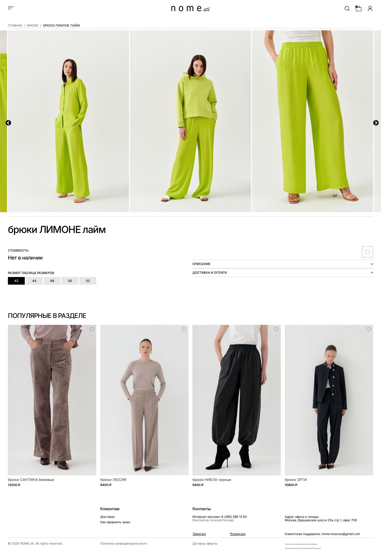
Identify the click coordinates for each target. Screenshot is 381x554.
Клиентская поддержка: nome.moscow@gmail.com (322, 534)
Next (374, 121)
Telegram (199, 534)
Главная (15, 25)
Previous (6, 121)
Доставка (107, 517)
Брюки (32, 25)
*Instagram (238, 534)
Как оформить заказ (115, 522)
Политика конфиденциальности (123, 543)
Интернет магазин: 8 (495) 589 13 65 (219, 518)
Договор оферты (204, 543)
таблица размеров (37, 273)
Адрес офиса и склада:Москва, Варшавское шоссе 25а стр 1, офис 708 (321, 518)
